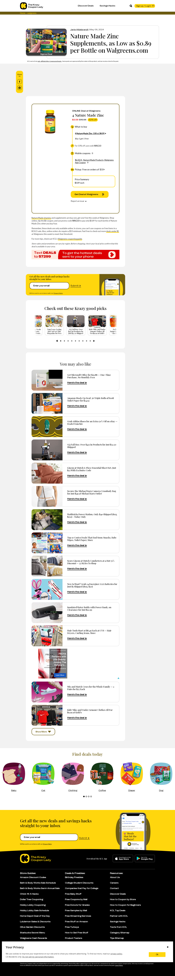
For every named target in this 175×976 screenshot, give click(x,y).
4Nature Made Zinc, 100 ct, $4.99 (90, 133)
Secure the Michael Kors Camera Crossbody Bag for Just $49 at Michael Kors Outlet (91, 492)
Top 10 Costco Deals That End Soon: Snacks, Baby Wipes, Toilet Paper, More (92, 539)
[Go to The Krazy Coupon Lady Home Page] (31, 5)
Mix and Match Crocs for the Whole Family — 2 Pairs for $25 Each (90, 688)
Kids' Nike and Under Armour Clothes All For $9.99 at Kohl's (90, 711)
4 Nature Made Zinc (88, 115)
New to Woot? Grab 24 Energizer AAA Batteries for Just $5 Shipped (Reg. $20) (92, 585)
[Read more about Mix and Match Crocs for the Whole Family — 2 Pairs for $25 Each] (47, 692)
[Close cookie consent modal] (167, 947)
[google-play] (145, 858)
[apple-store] (123, 858)
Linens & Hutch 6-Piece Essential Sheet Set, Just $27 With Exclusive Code (91, 469)
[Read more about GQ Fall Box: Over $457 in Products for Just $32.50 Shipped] (47, 449)
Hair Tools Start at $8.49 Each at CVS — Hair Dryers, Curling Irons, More (89, 632)
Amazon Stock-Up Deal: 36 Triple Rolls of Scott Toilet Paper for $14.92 (90, 399)
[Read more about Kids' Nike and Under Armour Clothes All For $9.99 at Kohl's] (47, 715)
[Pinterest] (19, 87)
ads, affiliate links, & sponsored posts (50, 61)
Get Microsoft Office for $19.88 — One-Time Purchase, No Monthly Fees (89, 376)
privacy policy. (116, 953)
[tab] (60, 340)
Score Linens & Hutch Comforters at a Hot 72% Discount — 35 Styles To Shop (90, 562)
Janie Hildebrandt (79, 29)
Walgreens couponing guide (70, 239)
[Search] (131, 6)
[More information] (92, 153)
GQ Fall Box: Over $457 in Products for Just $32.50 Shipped (91, 446)
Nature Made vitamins (41, 218)
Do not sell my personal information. (38, 956)
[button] (118, 678)
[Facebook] (19, 81)
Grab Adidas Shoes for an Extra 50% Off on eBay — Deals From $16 (92, 422)
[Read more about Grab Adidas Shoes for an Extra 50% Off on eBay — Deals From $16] (47, 426)
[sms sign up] (75, 254)
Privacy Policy (58, 293)
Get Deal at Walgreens (86, 194)
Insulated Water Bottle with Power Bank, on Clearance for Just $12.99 (89, 608)
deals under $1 (112, 231)
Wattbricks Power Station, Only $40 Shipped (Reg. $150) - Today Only (92, 515)
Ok (157, 954)
